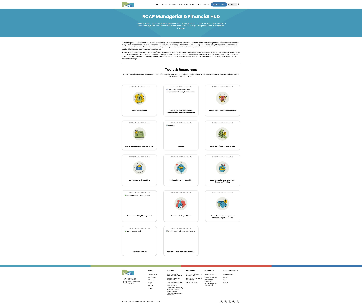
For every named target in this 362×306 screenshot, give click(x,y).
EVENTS (198, 4)
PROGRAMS (173, 4)
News (225, 280)
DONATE (206, 4)
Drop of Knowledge (211, 277)
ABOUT (156, 4)
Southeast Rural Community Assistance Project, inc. (174, 293)
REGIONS (164, 4)
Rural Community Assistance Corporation (174, 274)
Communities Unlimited (175, 282)
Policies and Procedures (137, 302)
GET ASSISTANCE (219, 4)
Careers (150, 288)
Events (225, 282)
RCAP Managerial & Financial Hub (211, 284)
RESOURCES (183, 4)
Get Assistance (228, 274)
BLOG (192, 4)
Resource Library (210, 274)
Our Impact (152, 277)
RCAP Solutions (172, 285)
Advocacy (151, 280)
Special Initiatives (191, 282)
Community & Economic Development (194, 274)
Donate (225, 277)
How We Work (152, 274)
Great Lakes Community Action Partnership (175, 288)
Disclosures (150, 302)
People (150, 282)
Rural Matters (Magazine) (209, 280)
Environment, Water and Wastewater (194, 278)
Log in (158, 302)
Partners (150, 285)
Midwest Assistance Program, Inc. (173, 278)
